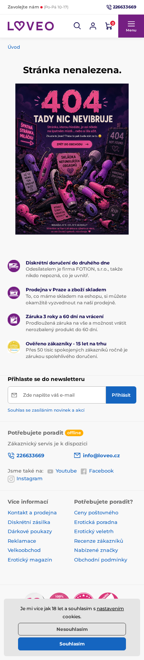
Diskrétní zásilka (29, 522)
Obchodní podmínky (100, 560)
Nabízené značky (96, 550)
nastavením (110, 608)
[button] (77, 26)
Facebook (101, 471)
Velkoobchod (24, 550)
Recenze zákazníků (98, 541)
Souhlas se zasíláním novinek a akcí (46, 410)
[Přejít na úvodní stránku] (31, 26)
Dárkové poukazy (30, 531)
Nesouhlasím (72, 629)
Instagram (30, 478)
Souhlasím (72, 644)
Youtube (66, 471)
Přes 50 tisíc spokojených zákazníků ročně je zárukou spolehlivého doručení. (76, 353)
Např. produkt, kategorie (56, 45)
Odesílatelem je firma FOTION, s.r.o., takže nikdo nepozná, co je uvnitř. (74, 272)
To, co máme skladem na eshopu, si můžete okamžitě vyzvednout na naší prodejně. (76, 299)
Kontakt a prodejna (32, 512)
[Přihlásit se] (93, 26)
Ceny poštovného (96, 512)
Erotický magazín (30, 560)
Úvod (14, 47)
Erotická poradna (96, 522)
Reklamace (22, 541)
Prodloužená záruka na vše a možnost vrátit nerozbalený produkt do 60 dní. (76, 326)
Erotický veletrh (94, 531)
